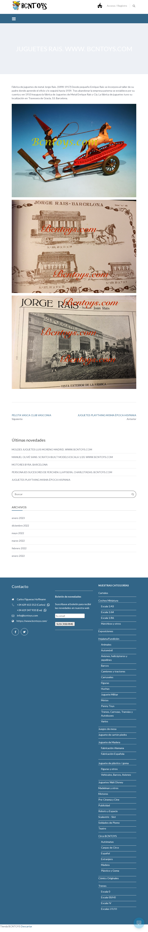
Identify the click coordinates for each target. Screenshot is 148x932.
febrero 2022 (19, 548)
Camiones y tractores (113, 671)
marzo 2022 (18, 540)
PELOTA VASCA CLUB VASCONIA (31, 415)
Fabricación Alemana (112, 748)
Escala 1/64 (107, 612)
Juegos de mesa (107, 728)
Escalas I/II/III (109, 908)
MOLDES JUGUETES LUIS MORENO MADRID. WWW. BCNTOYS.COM (52, 449)
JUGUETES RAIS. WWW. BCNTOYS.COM (74, 48)
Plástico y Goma (110, 870)
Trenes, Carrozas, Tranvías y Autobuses (117, 713)
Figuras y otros (109, 768)
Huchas (105, 688)
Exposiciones (105, 631)
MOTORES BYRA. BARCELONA (30, 464)
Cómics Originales (108, 878)
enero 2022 (18, 555)
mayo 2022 (18, 533)
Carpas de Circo (110, 847)
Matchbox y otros (111, 623)
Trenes (102, 885)
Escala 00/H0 (108, 897)
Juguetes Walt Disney (110, 782)
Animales (106, 644)
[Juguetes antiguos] (30, 9)
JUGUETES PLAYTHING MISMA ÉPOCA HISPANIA (107, 415)
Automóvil (107, 650)
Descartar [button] (26, 926)
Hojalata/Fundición (108, 638)
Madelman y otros (108, 788)
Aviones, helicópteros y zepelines (114, 658)
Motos (104, 700)
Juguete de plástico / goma (113, 763)
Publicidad (104, 805)
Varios (104, 721)
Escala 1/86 (107, 617)
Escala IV (106, 903)
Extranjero (107, 859)
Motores (103, 793)
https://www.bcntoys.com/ (32, 620)
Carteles (103, 592)
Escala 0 (105, 891)
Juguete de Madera (109, 742)
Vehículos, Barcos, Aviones (116, 774)
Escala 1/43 (107, 606)
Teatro (102, 828)
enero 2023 (18, 517)
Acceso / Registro (117, 5)
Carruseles (107, 677)
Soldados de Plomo (109, 822)
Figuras (105, 682)
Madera (105, 864)
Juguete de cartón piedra (112, 734)
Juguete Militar (109, 694)
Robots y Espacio (108, 811)
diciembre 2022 (20, 525)
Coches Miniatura (108, 600)
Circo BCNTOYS (107, 836)
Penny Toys (107, 706)
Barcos (105, 665)
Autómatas (107, 841)
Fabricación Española (112, 753)
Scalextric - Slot (107, 816)
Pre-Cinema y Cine (108, 799)
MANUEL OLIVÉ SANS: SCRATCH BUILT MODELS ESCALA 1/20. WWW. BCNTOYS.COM (62, 457)
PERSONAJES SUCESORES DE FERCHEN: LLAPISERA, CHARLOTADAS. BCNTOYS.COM (62, 472)
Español (105, 853)
